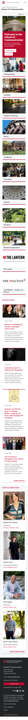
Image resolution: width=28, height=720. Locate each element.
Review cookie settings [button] (10, 704)
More (19, 481)
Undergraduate (10, 50)
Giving (14, 690)
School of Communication (13, 667)
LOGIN (5, 710)
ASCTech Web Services (19, 718)
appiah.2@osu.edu (9, 607)
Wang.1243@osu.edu (11, 528)
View (17, 652)
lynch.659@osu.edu (10, 567)
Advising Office (14, 684)
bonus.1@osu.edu (9, 647)
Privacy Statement (9, 707)
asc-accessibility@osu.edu (11, 701)
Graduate (8, 54)
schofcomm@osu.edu (14, 677)
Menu (20, 14)
